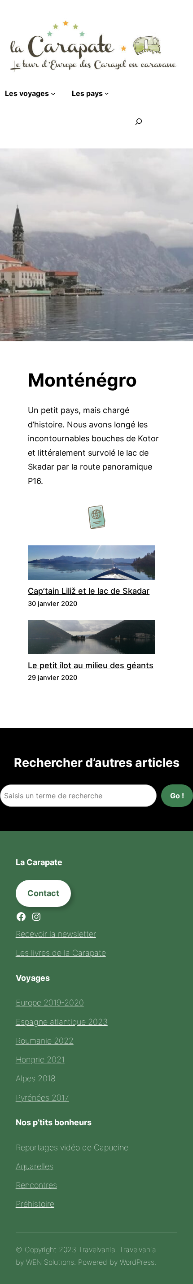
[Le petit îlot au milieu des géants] (91, 639)
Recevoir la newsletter (56, 934)
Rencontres (36, 1185)
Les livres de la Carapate (61, 953)
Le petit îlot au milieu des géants (91, 665)
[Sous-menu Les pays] (107, 93)
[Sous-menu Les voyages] (53, 93)
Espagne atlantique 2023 (62, 1022)
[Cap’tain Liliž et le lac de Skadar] (91, 564)
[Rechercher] (138, 121)
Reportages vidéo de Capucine (72, 1147)
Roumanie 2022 (45, 1040)
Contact (43, 893)
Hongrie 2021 (40, 1059)
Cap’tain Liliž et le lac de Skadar (88, 591)
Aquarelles (34, 1166)
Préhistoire (35, 1204)
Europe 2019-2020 (50, 1002)
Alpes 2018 (36, 1078)
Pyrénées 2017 (42, 1097)
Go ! (177, 795)
